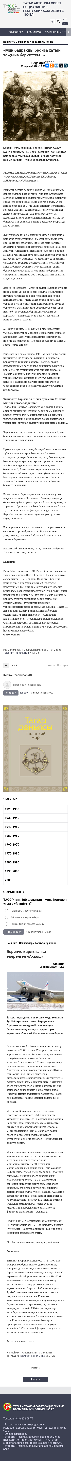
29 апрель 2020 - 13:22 (52, 967)
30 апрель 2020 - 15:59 (33, 66)
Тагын (35, 1379)
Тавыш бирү (13, 931)
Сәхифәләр (22, 41)
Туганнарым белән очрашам (26, 910)
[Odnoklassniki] (52, 21)
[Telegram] (56, 65)
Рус (65, 19)
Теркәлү (24, 692)
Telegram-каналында (16, 652)
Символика (16, 32)
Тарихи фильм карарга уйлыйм (27, 924)
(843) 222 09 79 (24, 1418)
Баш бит (8, 41)
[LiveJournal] (66, 65)
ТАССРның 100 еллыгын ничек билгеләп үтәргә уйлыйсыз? (35, 901)
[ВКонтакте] (47, 65)
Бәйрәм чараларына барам (25, 917)
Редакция (38, 63)
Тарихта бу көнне (42, 41)
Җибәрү (11, 692)
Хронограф (34, 32)
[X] (61, 65)
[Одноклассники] (52, 65)
